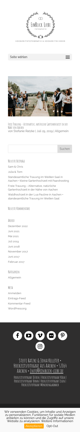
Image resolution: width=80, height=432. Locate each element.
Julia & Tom (15, 171)
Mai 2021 (13, 236)
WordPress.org (17, 308)
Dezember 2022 (18, 226)
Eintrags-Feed (17, 298)
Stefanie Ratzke (24, 131)
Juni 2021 (13, 231)
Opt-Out (52, 426)
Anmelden (14, 293)
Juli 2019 (13, 241)
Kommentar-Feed (19, 303)
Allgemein (62, 131)
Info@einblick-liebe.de (46, 371)
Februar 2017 (16, 261)
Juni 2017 (13, 256)
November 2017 (18, 251)
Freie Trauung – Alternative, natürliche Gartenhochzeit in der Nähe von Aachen (38, 126)
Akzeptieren (33, 426)
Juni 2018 (14, 246)
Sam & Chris (15, 166)
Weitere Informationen (57, 421)
